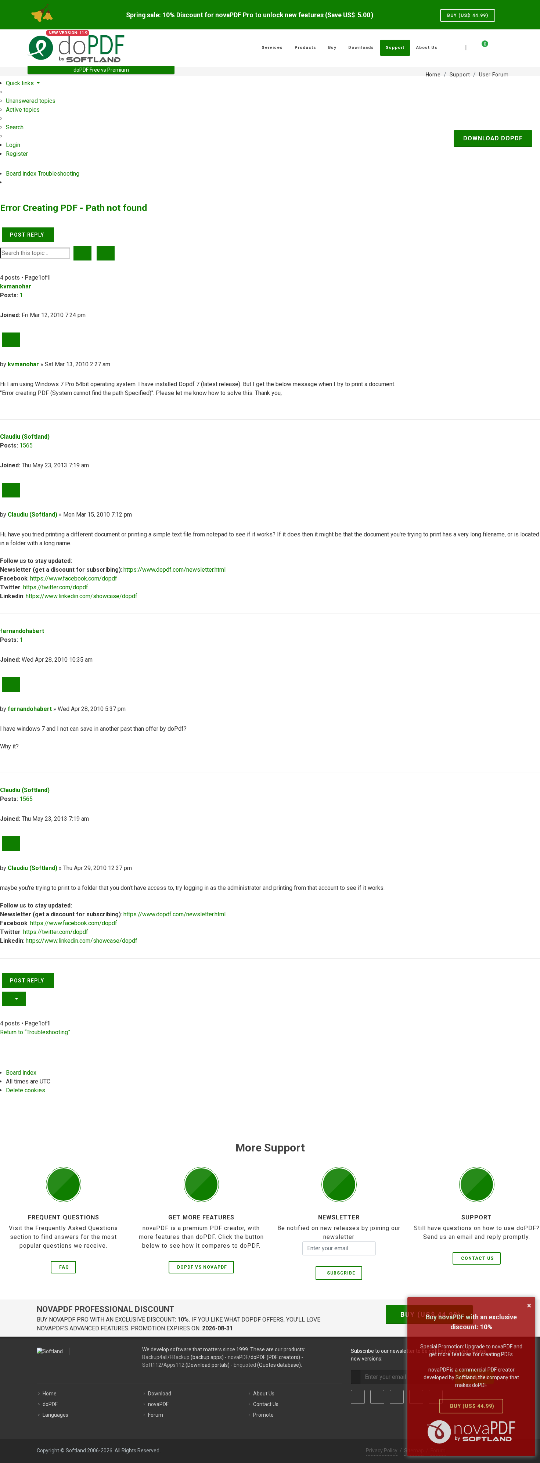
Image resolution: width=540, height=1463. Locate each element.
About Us (263, 1393)
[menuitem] (30, 100)
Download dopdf (493, 138)
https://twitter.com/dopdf (55, 587)
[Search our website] (504, 46)
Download (159, 1393)
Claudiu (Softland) (25, 436)
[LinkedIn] (397, 1397)
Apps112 (173, 1365)
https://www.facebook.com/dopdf (73, 578)
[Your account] (493, 44)
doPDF (50, 1404)
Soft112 (151, 1365)
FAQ (64, 1267)
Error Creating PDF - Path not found (73, 207)
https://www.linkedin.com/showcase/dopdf (81, 596)
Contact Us (477, 1258)
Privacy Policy (381, 1450)
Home (50, 1393)
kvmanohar (15, 286)
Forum (155, 1415)
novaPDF (238, 1357)
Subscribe (339, 1273)
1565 (26, 445)
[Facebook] (358, 1397)
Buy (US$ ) (467, 15)
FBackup (180, 1357)
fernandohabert (22, 631)
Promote (263, 1415)
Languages (55, 1415)
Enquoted (245, 1365)
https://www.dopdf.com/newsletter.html (174, 569)
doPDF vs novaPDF (202, 1267)
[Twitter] (377, 1397)
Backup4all (155, 1357)
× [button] (529, 1305)
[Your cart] (480, 46)
